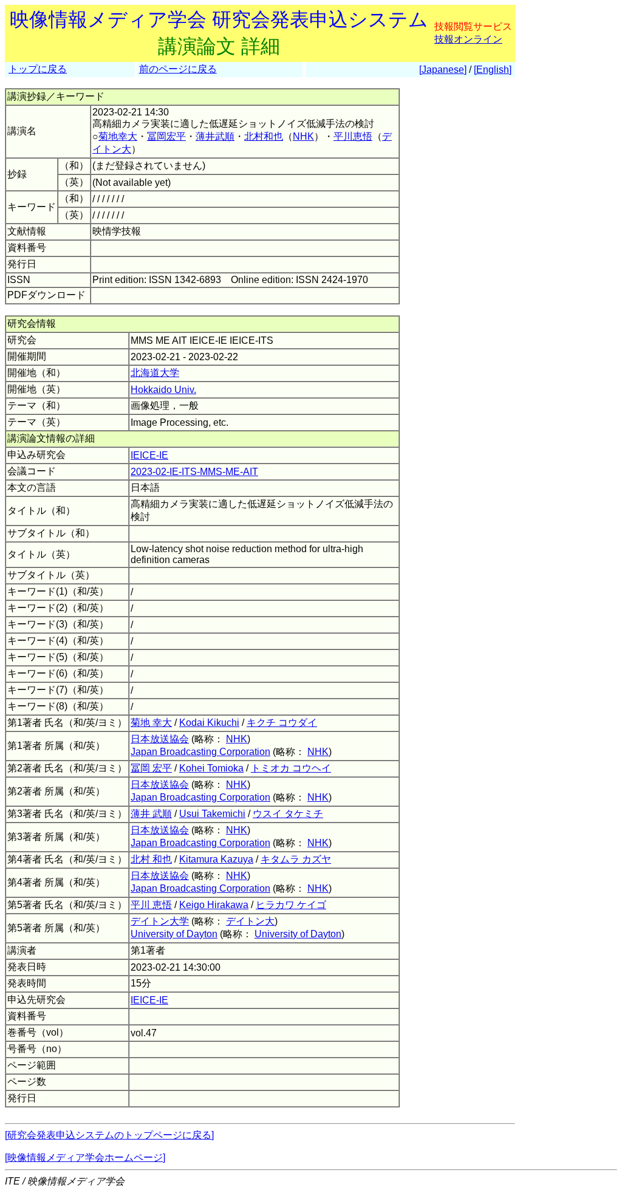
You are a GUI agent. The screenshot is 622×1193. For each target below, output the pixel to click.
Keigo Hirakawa (213, 905)
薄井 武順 (151, 813)
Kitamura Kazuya (216, 859)
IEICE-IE (149, 455)
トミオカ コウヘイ (291, 768)
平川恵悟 (352, 136)
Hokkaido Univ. (163, 390)
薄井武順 (215, 136)
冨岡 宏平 (151, 768)
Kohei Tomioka (211, 768)
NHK (303, 136)
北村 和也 (151, 859)
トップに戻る (38, 69)
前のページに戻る (178, 69)
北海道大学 (155, 372)
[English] (492, 69)
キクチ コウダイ (282, 722)
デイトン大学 (160, 921)
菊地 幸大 (151, 722)
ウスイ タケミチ (288, 813)
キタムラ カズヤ (296, 859)
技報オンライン (468, 39)
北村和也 (263, 136)
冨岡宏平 (166, 136)
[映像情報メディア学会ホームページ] (85, 1157)
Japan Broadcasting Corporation (200, 752)
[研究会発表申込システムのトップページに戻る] (109, 1135)
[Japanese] (442, 69)
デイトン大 (250, 921)
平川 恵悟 (151, 905)
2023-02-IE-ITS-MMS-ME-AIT (194, 472)
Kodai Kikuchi (209, 722)
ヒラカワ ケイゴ (291, 905)
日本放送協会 (160, 739)
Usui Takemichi (212, 813)
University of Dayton (174, 934)
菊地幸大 (117, 136)
